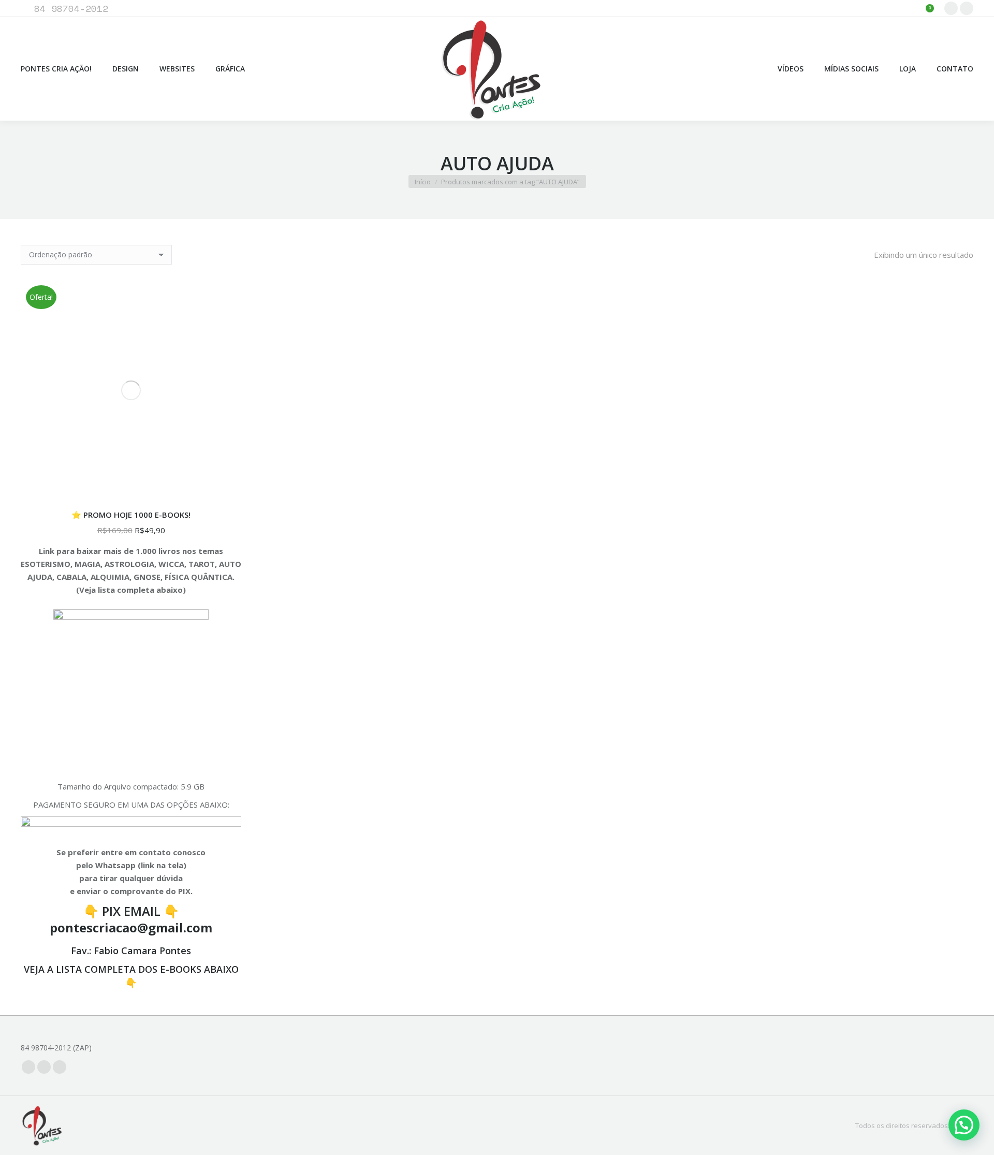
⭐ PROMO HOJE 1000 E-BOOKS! (131, 514)
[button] (964, 1125)
